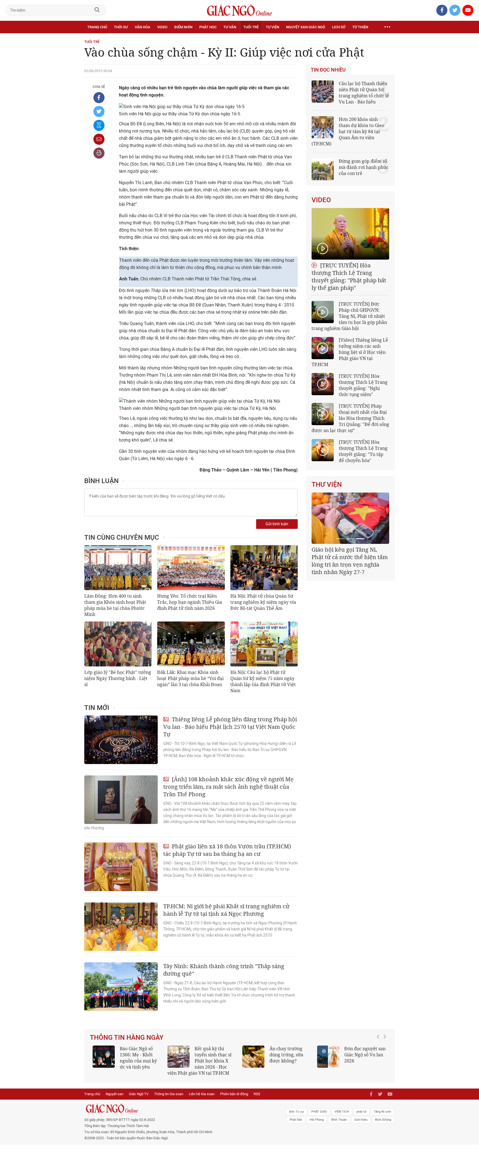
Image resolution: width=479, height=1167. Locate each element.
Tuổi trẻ (251, 27)
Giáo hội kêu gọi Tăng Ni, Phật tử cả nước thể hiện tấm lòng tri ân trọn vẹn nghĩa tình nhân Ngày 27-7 (350, 561)
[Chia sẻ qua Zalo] (99, 125)
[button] (379, 1058)
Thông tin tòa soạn (168, 1094)
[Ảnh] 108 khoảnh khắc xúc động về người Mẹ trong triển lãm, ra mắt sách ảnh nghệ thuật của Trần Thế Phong (228, 786)
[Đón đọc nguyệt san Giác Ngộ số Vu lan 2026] (328, 1057)
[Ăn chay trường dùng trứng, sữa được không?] (253, 1057)
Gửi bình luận (277, 524)
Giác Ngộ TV (139, 1094)
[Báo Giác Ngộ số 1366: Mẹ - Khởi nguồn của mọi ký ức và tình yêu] (104, 1057)
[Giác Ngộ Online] (177, 1108)
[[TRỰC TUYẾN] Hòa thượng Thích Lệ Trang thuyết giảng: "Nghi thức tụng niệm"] (323, 384)
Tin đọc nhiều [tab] (328, 70)
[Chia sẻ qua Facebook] (99, 97)
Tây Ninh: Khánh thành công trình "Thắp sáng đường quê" (223, 969)
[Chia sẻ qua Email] (99, 139)
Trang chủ (97, 27)
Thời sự (121, 27)
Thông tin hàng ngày (127, 1037)
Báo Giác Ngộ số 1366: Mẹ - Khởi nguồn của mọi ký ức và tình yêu (138, 1058)
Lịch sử (338, 27)
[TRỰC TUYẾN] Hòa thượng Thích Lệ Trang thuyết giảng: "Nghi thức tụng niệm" (363, 385)
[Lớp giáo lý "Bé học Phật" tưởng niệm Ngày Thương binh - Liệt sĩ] (118, 643)
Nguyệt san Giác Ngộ (305, 27)
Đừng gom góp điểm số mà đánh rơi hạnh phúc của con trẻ (363, 167)
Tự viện (272, 27)
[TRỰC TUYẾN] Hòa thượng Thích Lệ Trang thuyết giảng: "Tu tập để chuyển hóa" (363, 451)
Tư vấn (229, 27)
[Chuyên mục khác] (387, 27)
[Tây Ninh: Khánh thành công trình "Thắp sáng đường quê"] (121, 986)
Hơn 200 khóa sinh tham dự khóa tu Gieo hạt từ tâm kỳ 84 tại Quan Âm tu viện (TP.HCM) (348, 131)
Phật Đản (296, 1120)
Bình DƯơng (383, 1120)
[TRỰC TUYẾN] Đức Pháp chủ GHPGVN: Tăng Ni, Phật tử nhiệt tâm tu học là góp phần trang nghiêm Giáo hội (349, 316)
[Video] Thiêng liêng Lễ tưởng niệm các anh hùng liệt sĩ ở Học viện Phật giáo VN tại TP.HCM (350, 352)
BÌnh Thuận (339, 1120)
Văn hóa (142, 27)
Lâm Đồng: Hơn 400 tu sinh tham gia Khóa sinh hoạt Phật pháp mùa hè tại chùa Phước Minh (115, 605)
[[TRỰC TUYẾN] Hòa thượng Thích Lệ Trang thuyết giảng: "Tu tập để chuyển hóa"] (323, 450)
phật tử (361, 1111)
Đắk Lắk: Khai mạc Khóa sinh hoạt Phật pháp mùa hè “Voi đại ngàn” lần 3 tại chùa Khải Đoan (190, 678)
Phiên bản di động (234, 1094)
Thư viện (327, 484)
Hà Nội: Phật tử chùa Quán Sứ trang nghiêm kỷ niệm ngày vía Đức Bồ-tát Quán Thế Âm (263, 602)
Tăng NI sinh (382, 1111)
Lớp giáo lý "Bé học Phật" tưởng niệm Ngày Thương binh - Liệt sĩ (117, 678)
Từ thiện (360, 27)
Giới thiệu (361, 1120)
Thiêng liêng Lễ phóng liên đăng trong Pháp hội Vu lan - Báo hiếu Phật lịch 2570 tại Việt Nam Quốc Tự (230, 727)
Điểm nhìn (183, 27)
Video (162, 27)
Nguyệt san (114, 1094)
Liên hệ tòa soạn (202, 1094)
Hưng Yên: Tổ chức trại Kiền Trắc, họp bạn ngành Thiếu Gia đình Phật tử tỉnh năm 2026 (189, 602)
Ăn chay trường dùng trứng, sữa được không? (286, 1055)
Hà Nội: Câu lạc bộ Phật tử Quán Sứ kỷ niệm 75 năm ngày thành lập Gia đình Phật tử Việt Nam (263, 681)
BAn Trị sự (296, 1111)
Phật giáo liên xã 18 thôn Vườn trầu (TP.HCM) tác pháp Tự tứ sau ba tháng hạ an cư (227, 850)
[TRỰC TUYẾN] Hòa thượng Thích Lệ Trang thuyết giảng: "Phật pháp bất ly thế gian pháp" (349, 276)
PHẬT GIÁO (319, 1111)
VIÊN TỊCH (342, 1111)
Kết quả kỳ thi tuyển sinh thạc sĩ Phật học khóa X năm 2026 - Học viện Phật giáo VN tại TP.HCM (199, 1061)
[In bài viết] (99, 153)
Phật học (207, 27)
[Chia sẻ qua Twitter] (99, 111)
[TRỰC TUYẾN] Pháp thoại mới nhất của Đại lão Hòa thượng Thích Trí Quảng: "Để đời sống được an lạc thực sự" (350, 418)
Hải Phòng (317, 1120)
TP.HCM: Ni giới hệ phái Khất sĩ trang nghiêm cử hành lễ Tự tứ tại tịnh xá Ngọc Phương (226, 909)
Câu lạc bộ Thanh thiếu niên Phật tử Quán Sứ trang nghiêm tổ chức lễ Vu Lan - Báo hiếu (364, 92)
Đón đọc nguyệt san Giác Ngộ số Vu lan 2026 (365, 1055)
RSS (257, 1094)
